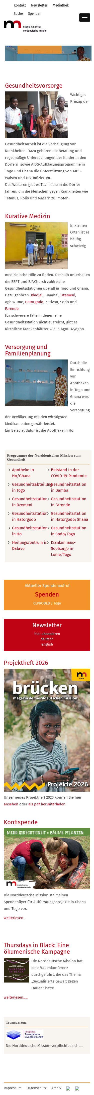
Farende (12, 308)
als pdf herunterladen (46, 804)
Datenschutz (36, 1088)
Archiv (56, 1088)
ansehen (11, 804)
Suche (18, 14)
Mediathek (61, 5)
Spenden (34, 14)
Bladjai (36, 295)
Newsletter (39, 5)
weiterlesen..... (16, 997)
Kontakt (20, 5)
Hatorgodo (34, 302)
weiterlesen (13, 918)
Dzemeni (67, 295)
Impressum (13, 1088)
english (47, 644)
